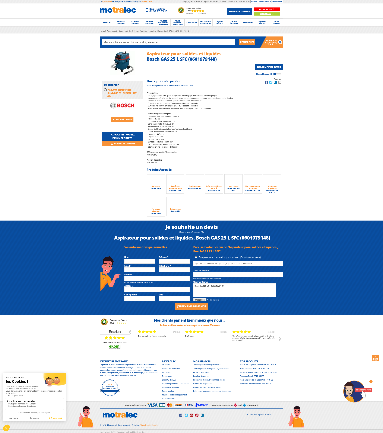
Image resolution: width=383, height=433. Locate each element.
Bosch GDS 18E (194, 188)
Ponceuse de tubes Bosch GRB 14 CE (255, 383)
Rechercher (247, 42)
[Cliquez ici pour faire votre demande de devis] (358, 391)
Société (254, 1)
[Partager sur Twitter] (270, 82)
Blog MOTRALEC (169, 379)
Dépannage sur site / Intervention (175, 383)
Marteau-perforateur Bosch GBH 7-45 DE (256, 379)
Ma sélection (277, 1)
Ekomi (144, 432)
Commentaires (200, 281)
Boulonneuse (195, 186)
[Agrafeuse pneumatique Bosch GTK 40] (175, 179)
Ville (161, 294)
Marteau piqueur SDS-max (253, 187)
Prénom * (163, 257)
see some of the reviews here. (114, 342)
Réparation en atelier (170, 387)
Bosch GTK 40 (175, 190)
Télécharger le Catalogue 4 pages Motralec (210, 368)
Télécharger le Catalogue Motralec (207, 364)
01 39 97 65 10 (196, 1)
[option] (159, 341)
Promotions (166, 372)
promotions (265, 9)
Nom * (127, 257)
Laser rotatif (233, 186)
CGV (246, 414)
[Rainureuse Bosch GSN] (175, 202)
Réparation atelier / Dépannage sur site (209, 379)
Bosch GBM (156, 213)
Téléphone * (165, 265)
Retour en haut (375, 359)
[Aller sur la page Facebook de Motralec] (180, 415)
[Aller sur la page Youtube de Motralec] (191, 415)
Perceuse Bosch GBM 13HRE (252, 376)
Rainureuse (175, 209)
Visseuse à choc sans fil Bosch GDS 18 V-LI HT (259, 372)
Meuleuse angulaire (272, 187)
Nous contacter (168, 398)
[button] (107, 22)
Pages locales (168, 391)
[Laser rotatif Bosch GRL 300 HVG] (233, 179)
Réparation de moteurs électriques (207, 387)
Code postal (130, 294)
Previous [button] (129, 332)
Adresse (128, 285)
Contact (268, 414)
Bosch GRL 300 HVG (233, 189)
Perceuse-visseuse (156, 210)
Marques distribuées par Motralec (175, 394)
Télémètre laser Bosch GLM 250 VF (254, 368)
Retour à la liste (123, 119)
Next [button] (280, 339)
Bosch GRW (156, 188)
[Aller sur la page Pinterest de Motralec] (196, 415)
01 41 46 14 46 (220, 1)
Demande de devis (269, 67)
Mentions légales (257, 414)
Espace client (264, 1)
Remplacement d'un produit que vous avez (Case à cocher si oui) (229, 257)
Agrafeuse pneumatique (175, 187)
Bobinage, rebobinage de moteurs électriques (212, 391)
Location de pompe (201, 376)
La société (166, 364)
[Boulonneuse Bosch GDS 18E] (195, 179)
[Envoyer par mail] (279, 82)
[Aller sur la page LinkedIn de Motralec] (202, 415)
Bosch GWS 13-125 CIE (272, 191)
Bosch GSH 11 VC (252, 190)
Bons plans (265, 13)
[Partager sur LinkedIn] (275, 82)
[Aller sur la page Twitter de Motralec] (186, 415)
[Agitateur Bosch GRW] (156, 179)
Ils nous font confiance (171, 368)
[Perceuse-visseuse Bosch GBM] (156, 202)
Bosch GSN (175, 211)
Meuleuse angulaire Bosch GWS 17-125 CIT (258, 364)
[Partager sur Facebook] (266, 82)
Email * (127, 265)
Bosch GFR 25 (214, 190)
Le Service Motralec (201, 372)
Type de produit (201, 270)
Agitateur (156, 186)
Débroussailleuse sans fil (214, 187)
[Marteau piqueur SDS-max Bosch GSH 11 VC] (253, 179)
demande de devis (239, 11)
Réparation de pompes (202, 383)
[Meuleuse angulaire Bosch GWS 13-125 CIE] (272, 179)
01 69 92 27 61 (244, 1)
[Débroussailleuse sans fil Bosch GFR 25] (214, 179)
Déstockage (167, 376)
